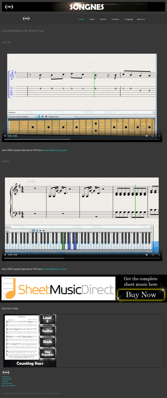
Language (129, 19)
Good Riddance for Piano (55, 269)
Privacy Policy (7, 379)
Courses (115, 19)
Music (92, 19)
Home (81, 19)
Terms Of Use (7, 383)
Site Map (5, 381)
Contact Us (6, 377)
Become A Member (9, 386)
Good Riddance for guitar (55, 150)
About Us (141, 19)
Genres (103, 19)
